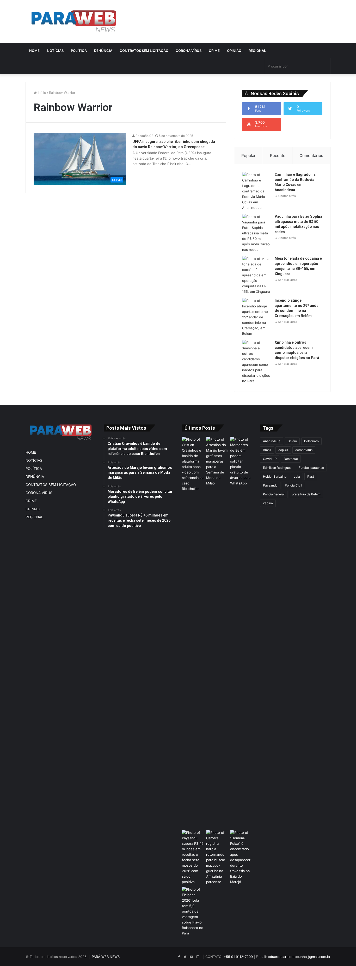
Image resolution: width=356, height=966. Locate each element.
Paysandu (270, 485)
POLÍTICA (79, 50)
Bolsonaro (311, 441)
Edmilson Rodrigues (277, 468)
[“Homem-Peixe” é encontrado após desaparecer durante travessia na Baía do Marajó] (241, 857)
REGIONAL (257, 50)
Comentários (311, 155)
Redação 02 (144, 136)
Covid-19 (270, 459)
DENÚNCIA (103, 50)
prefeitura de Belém (306, 494)
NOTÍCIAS (55, 50)
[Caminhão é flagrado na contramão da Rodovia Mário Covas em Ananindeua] (256, 191)
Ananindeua (271, 441)
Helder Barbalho (274, 476)
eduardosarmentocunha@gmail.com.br (299, 957)
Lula (297, 476)
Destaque (291, 459)
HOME (34, 50)
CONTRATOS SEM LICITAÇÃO (144, 50)
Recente (277, 155)
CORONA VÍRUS (188, 50)
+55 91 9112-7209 (238, 957)
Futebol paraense (311, 468)
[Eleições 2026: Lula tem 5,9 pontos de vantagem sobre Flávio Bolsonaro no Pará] (193, 911)
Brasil (267, 450)
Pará (310, 476)
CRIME (214, 50)
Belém (292, 441)
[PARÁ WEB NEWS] (74, 21)
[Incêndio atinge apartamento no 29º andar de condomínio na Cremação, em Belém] (256, 317)
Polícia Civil (293, 485)
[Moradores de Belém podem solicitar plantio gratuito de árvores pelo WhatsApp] (241, 461)
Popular (248, 155)
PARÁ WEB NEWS (106, 957)
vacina (268, 503)
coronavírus (303, 450)
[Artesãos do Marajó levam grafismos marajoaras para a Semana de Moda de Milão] (217, 632)
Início (41, 92)
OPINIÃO (234, 50)
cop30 (283, 450)
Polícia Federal (274, 494)
